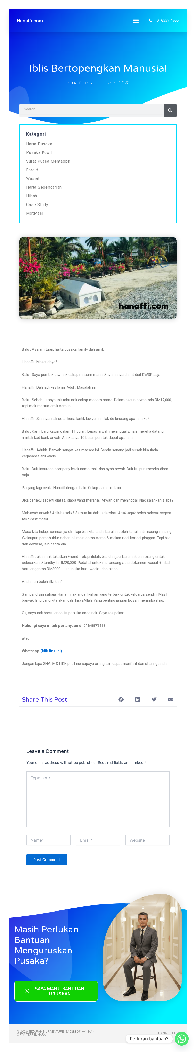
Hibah (31, 196)
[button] (136, 20)
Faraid (32, 170)
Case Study (37, 204)
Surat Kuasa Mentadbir (48, 161)
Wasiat (33, 178)
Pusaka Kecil (39, 152)
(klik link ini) (51, 651)
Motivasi (34, 213)
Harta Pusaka (39, 144)
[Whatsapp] (182, 1039)
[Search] (170, 110)
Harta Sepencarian (44, 187)
